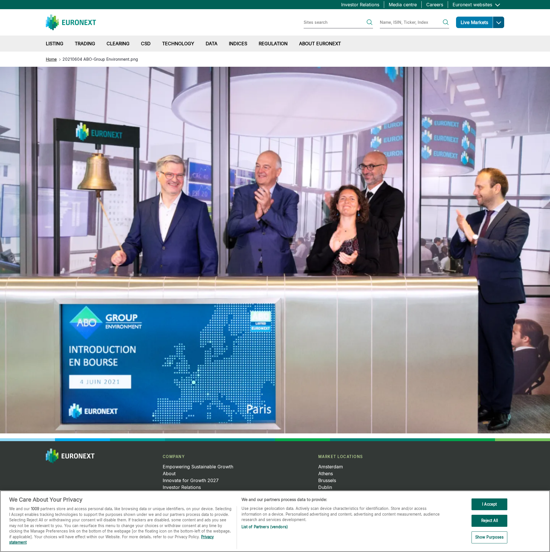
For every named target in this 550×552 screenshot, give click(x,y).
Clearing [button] (118, 43)
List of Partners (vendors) (264, 527)
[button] (498, 22)
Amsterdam (330, 467)
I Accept (489, 504)
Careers (434, 4)
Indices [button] (238, 43)
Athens (325, 473)
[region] (275, 521)
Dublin (325, 487)
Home (51, 59)
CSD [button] (146, 43)
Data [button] (211, 43)
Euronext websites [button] (473, 4)
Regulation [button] (273, 43)
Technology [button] (178, 43)
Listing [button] (54, 43)
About (169, 473)
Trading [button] (85, 43)
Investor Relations (360, 4)
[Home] (71, 22)
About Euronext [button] (320, 43)
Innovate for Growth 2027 (191, 480)
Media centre (403, 4)
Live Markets (474, 22)
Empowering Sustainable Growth (198, 467)
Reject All (489, 520)
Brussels (327, 480)
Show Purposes (489, 537)
